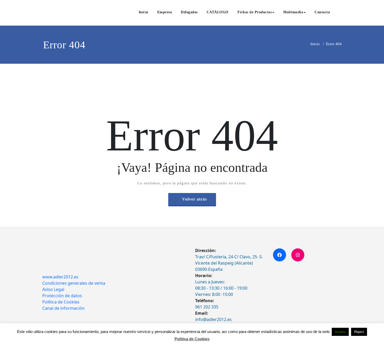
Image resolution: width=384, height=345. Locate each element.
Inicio (143, 12)
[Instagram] (298, 255)
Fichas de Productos (254, 12)
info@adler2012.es (213, 319)
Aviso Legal (53, 289)
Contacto (322, 12)
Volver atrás (194, 199)
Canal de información (63, 308)
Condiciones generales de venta (73, 283)
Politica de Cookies (192, 339)
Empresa (164, 12)
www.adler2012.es (60, 277)
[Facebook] (279, 255)
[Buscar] (340, 13)
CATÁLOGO (218, 12)
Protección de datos (62, 296)
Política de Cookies (60, 302)
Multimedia (293, 12)
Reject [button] (359, 332)
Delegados (189, 12)
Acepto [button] (340, 332)
